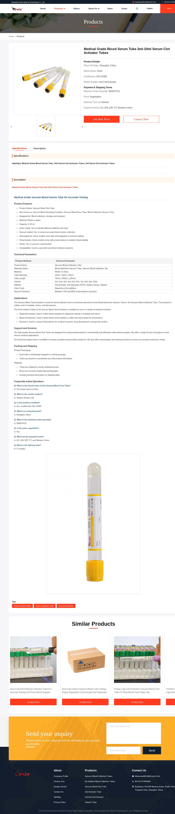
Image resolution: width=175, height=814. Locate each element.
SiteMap (57, 797)
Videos (76, 8)
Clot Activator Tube (93, 792)
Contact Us (58, 792)
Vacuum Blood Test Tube (95, 786)
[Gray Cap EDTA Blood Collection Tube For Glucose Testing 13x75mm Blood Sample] (33, 659)
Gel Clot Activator (66, 606)
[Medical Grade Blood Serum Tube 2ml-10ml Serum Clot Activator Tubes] (46, 81)
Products (58, 8)
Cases (124, 8)
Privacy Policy (60, 802)
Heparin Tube (91, 802)
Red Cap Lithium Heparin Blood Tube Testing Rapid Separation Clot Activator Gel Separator (84, 690)
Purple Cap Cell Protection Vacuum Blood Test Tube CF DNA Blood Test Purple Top (136, 690)
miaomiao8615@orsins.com (145, 2)
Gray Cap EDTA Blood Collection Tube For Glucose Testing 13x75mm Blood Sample (31, 690)
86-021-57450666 (143, 781)
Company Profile (61, 776)
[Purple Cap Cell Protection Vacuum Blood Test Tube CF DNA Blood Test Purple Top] (137, 659)
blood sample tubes (22, 606)
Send (152, 750)
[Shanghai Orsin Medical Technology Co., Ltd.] (17, 8)
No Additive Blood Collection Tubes (100, 781)
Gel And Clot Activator (94, 797)
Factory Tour (59, 781)
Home (43, 8)
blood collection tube (45, 606)
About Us (93, 8)
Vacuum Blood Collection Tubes (98, 776)
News (110, 8)
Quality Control (60, 786)
